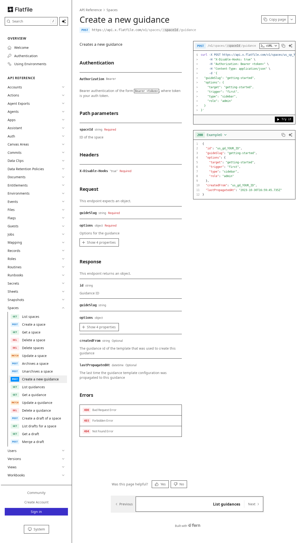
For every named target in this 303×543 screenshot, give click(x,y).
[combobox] (212, 135)
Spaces (112, 10)
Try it (286, 119)
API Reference (91, 10)
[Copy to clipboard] (283, 45)
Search (33, 21)
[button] (131, 410)
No (181, 484)
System (39, 529)
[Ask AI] (290, 46)
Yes (163, 484)
